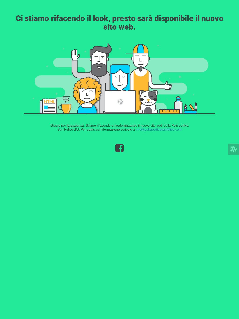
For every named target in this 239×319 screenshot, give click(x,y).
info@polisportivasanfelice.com (159, 129)
